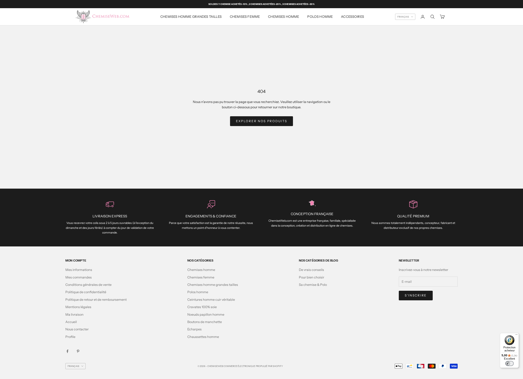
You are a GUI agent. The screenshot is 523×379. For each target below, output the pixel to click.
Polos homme (320, 17)
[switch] (509, 363)
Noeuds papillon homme (205, 314)
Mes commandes (78, 277)
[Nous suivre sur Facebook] (67, 351)
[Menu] (516, 335)
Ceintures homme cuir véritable (211, 299)
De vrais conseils (311, 270)
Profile (70, 337)
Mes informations (78, 270)
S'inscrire (416, 295)
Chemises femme (200, 277)
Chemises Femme (245, 17)
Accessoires (352, 17)
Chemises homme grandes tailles (191, 17)
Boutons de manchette (204, 322)
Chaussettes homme (203, 337)
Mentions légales (78, 307)
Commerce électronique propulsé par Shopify (253, 366)
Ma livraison (74, 314)
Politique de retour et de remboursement (96, 299)
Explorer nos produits (261, 121)
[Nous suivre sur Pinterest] (78, 351)
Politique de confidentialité (85, 292)
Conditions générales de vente (88, 285)
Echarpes (194, 329)
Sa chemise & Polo (313, 285)
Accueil (71, 322)
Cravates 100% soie (202, 307)
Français (403, 16)
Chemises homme (283, 17)
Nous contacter (77, 329)
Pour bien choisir (311, 277)
